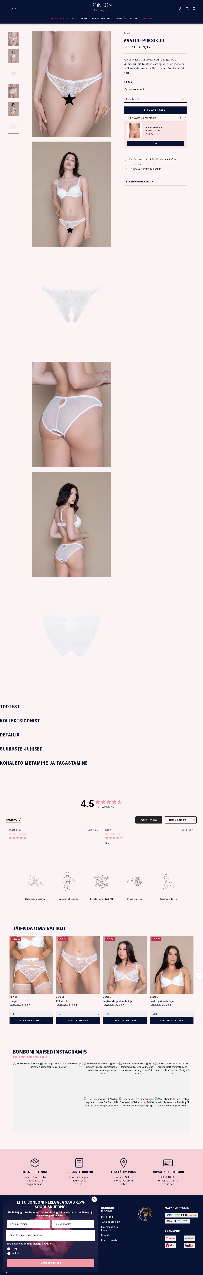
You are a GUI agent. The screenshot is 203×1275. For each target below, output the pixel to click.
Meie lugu (107, 1216)
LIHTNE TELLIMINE (35, 1172)
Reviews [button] (13, 819)
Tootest (10, 706)
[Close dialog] (94, 1199)
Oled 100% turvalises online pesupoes (168, 1180)
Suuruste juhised (21, 749)
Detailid (10, 735)
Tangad (14, 1001)
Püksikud (61, 1001)
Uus (74, 18)
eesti (10, 8)
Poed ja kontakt (110, 1240)
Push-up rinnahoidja (162, 1001)
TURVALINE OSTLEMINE (168, 1172)
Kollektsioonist (20, 721)
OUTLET (147, 18)
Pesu (84, 18)
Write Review (149, 819)
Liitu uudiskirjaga (51, 1262)
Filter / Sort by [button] (177, 819)
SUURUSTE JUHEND (79, 1172)
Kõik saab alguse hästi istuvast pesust (79, 1180)
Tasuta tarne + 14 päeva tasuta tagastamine (35, 1180)
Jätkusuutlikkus (110, 1221)
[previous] (3, 976)
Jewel (128, 33)
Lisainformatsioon (140, 181)
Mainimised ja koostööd (109, 1228)
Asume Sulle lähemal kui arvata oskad (124, 1180)
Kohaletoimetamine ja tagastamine (44, 763)
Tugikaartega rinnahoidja (118, 1001)
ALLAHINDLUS (59, 18)
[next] (199, 976)
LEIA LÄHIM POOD (123, 1172)
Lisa (155, 143)
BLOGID (134, 18)
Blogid (105, 1235)
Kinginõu (120, 18)
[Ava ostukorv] (194, 8)
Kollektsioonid (101, 18)
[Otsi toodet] (187, 8)
